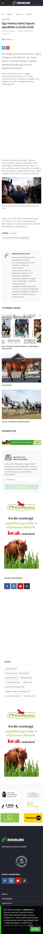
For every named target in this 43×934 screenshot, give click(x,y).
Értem (35, 929)
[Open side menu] (3, 3)
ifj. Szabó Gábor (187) (12, 682)
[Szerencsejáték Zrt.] (10, 818)
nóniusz (13, 233)
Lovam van (19, 14)
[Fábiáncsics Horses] (33, 806)
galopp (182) (27, 682)
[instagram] (14, 586)
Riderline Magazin (10, 31)
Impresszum (7, 903)
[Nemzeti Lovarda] (33, 794)
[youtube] (20, 586)
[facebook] (7, 586)
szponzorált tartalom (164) (14, 687)
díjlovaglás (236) (26, 678)
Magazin (10, 14)
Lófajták (5, 19)
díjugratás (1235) (11, 669)
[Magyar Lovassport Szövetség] (10, 794)
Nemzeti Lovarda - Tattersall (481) (17, 673)
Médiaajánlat (7, 899)
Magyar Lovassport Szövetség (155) (17, 691)
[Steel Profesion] (10, 806)
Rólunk (5, 894)
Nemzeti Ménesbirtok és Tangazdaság (16, 238)
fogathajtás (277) (11, 678)
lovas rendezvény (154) (13, 696)
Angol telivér (7, 385)
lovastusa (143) (29, 696)
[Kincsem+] (33, 818)
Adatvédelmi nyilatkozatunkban (16, 925)
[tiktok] (27, 586)
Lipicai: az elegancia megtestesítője (16, 421)
